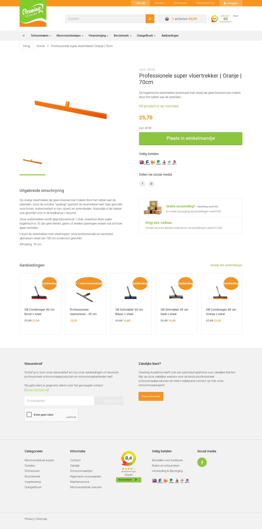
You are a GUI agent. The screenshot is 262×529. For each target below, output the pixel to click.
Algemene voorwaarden (85, 476)
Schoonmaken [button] (39, 35)
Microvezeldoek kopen (39, 460)
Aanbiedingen (170, 35)
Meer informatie (151, 396)
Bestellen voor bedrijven (167, 460)
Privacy (29, 519)
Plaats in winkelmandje (190, 138)
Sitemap (41, 519)
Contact (75, 460)
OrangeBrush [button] (145, 35)
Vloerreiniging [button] (97, 35)
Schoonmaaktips (81, 471)
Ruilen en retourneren (165, 465)
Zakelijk (140, 3)
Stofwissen (32, 471)
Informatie (180, 3)
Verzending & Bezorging (167, 471)
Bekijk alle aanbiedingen (226, 265)
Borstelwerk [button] (121, 35)
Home (41, 46)
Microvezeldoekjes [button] (68, 35)
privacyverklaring (36, 389)
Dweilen (30, 465)
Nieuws (159, 3)
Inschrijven (111, 401)
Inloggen (232, 3)
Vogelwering (33, 482)
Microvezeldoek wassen (86, 487)
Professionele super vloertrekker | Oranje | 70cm (82, 46)
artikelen (184, 19)
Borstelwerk (32, 476)
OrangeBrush (33, 487)
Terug (26, 46)
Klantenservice (205, 3)
